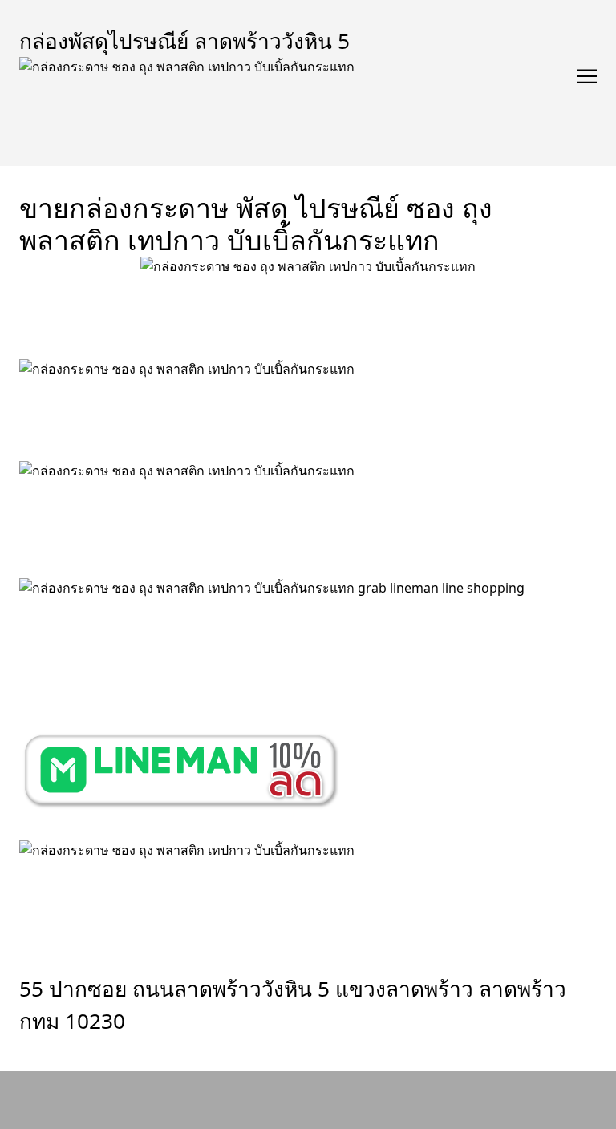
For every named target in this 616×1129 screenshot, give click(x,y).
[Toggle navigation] (587, 76)
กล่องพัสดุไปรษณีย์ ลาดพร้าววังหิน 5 (184, 40)
